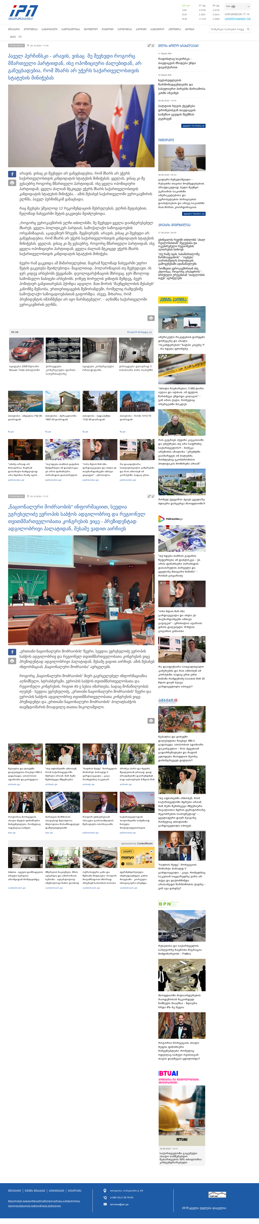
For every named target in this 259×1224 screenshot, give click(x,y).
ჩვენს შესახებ (35, 1190)
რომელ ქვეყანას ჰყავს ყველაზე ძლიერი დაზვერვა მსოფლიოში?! (181, 501)
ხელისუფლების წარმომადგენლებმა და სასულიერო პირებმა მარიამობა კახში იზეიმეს (181, 87)
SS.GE (15, 332)
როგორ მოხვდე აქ (139, 332)
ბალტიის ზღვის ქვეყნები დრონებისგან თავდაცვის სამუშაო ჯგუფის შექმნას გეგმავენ (177, 112)
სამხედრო (157, 29)
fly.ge (11, 431)
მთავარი (14, 29)
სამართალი (49, 29)
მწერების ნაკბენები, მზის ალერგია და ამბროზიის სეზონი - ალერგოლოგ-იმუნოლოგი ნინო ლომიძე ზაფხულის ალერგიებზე (62, 879)
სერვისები (56, 1190)
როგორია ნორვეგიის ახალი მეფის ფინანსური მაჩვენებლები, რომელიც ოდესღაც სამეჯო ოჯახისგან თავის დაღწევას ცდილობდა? (24, 825)
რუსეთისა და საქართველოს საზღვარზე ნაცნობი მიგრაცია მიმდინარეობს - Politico (180, 949)
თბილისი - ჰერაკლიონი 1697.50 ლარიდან (60, 417)
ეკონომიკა (125, 29)
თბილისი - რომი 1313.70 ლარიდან (135, 417)
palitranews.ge (91, 832)
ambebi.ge (14, 784)
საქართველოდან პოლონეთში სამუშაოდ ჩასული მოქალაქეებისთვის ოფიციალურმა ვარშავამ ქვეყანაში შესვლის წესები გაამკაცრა (136, 827)
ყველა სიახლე (192, 125)
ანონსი (189, 29)
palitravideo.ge (16, 480)
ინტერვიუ (166, 140)
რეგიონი (108, 29)
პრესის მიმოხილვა (174, 225)
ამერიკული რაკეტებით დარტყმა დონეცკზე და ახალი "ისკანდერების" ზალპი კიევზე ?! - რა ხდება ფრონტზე (181, 343)
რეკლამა (74, 1190)
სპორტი (141, 29)
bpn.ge (186, 5)
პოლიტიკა (31, 29)
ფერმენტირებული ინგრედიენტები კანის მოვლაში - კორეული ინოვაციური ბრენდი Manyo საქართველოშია (135, 879)
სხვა (13, 36)
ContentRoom (145, 843)
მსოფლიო (91, 29)
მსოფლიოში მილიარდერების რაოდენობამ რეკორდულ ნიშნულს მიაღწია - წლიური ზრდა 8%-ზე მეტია (179, 1001)
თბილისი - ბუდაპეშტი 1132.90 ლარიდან (96, 417)
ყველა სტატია (193, 213)
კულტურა (174, 29)
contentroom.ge (16, 887)
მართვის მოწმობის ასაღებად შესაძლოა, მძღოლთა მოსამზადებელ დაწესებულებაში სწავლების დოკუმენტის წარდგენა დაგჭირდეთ (62, 825)
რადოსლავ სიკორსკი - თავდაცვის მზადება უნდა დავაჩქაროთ (177, 63)
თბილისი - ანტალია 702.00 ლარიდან (25, 417)
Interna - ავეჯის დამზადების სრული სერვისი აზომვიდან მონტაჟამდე (25, 876)
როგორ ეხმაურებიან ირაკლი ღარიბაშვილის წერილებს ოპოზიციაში (98, 820)
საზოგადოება (71, 29)
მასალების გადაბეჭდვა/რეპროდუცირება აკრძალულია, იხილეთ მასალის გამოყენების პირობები (44, 1203)
